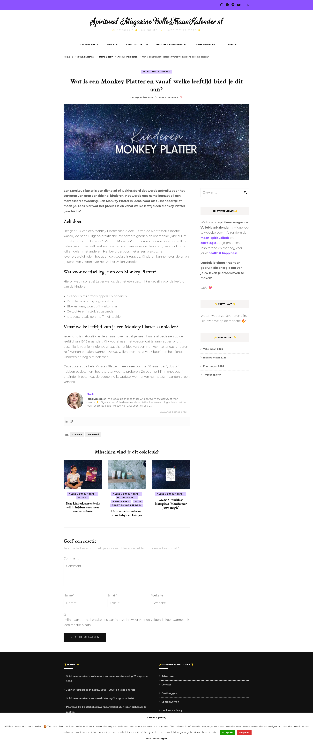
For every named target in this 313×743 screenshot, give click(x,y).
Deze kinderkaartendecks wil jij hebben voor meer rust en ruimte (83, 507)
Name (69, 595)
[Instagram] (71, 421)
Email (112, 595)
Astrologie (87, 44)
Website (157, 595)
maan (205, 238)
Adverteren (168, 676)
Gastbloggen (169, 693)
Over (230, 44)
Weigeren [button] (244, 732)
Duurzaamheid (126, 498)
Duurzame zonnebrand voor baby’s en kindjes (126, 513)
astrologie (208, 243)
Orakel (82, 498)
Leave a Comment (168, 97)
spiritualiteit (220, 238)
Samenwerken (170, 701)
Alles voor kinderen (156, 72)
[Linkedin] (66, 421)
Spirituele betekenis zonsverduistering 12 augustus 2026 (100, 698)
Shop (137, 501)
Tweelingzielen (204, 44)
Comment (71, 558)
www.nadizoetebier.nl (173, 411)
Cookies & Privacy (172, 710)
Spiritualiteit (135, 44)
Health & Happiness (169, 44)
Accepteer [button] (227, 732)
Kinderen (77, 434)
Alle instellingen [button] (156, 738)
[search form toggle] (248, 5)
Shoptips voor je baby (127, 505)
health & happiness (223, 253)
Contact (166, 684)
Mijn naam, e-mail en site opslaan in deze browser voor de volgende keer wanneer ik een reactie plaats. (126, 622)
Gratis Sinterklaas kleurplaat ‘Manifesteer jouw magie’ (171, 504)
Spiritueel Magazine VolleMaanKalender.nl (156, 21)
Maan (110, 44)
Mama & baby (120, 501)
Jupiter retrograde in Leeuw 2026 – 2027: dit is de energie (100, 689)
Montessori (93, 434)
